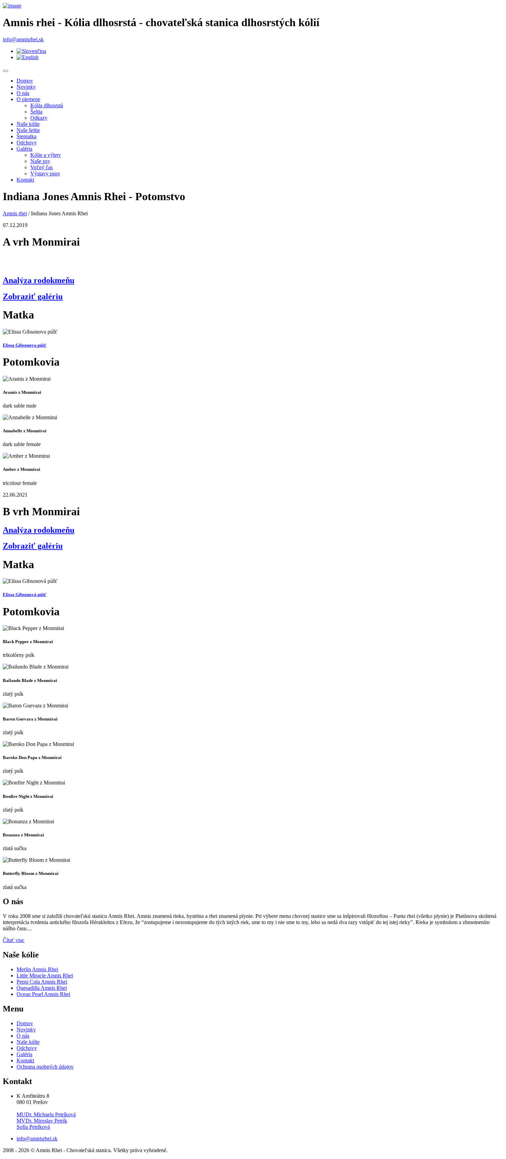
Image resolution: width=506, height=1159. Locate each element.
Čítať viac (13, 940)
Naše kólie (28, 124)
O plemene (28, 99)
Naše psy (40, 161)
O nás (23, 93)
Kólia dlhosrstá (46, 105)
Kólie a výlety (45, 155)
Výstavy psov (45, 173)
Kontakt (25, 180)
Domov (25, 81)
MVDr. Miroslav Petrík (42, 1121)
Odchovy (27, 142)
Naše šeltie (28, 130)
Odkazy (39, 118)
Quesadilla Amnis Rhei (42, 988)
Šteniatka (26, 136)
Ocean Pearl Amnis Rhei (43, 994)
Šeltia (36, 112)
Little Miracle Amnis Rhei (45, 975)
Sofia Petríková (33, 1127)
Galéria (24, 149)
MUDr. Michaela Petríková (46, 1114)
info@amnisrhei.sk (23, 39)
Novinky (26, 87)
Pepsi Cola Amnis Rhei (42, 982)
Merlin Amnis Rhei (37, 969)
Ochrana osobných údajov (45, 1067)
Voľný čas (41, 167)
